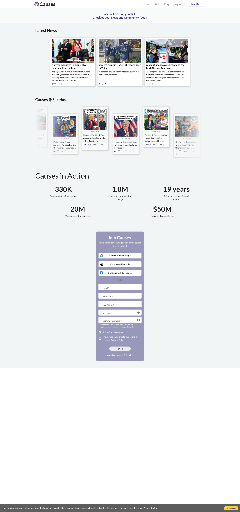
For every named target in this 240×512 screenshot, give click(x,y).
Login (129, 355)
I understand (231, 508)
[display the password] (138, 312)
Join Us (195, 4)
